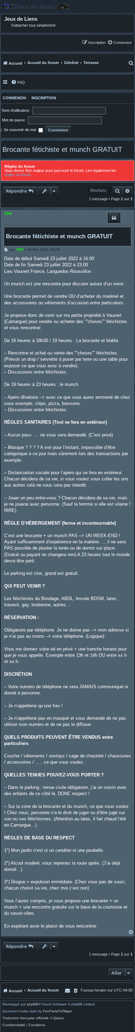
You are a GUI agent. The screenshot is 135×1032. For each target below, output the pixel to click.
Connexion (13, 98)
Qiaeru (58, 1018)
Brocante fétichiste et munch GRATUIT (62, 149)
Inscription (44, 98)
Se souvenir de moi (20, 130)
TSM (7, 213)
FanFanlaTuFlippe (57, 1011)
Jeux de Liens (20, 19)
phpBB (32, 1004)
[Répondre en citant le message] (114, 218)
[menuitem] (119, 42)
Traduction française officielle (25, 1018)
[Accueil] (67, 6)
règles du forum (17, 175)
